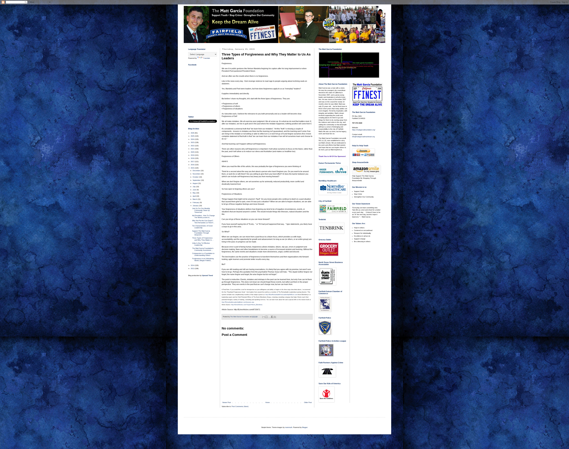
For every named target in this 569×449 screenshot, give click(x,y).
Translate (206, 58)
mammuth (288, 427)
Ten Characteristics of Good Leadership (202, 227)
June (195, 190)
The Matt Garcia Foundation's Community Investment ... (203, 249)
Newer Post (226, 402)
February (196, 202)
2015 (193, 168)
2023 (193, 142)
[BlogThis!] (266, 316)
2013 (193, 268)
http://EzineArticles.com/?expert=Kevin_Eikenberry (246, 304)
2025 (193, 136)
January (196, 205)
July (194, 186)
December (197, 170)
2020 (193, 152)
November (197, 174)
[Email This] (263, 316)
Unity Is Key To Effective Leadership (201, 244)
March (195, 199)
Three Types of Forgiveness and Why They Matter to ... (203, 239)
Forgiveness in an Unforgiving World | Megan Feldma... (203, 259)
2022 (193, 146)
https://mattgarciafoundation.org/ (363, 130)
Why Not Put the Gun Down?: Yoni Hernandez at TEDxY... (203, 221)
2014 (193, 265)
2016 (193, 165)
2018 (193, 158)
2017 (193, 161)
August (195, 183)
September (197, 180)
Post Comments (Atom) (240, 406)
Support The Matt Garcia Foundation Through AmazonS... (201, 233)
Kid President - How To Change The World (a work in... (203, 216)
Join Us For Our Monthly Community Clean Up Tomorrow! (201, 210)
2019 (193, 155)
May (194, 193)
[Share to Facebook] (272, 316)
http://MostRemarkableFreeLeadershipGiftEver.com (281, 294)
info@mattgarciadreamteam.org (363, 137)
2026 (193, 133)
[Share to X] (269, 316)
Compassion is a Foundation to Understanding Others (203, 254)
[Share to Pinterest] (274, 316)
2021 (193, 149)
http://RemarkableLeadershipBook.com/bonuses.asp (238, 302)
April (194, 196)
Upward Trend (207, 275)
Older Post (308, 402)
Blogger (304, 427)
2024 (193, 139)
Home (267, 402)
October (196, 177)
